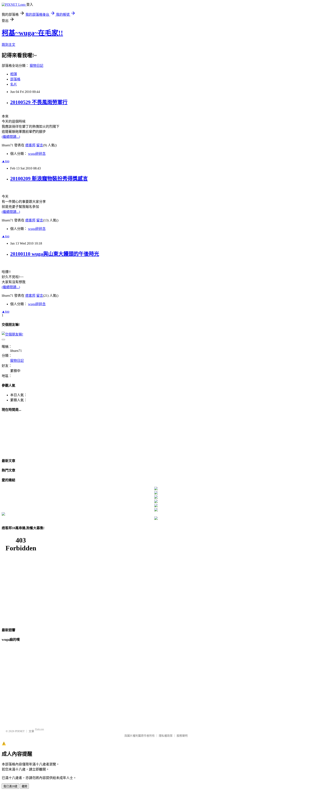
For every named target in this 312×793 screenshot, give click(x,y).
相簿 (13, 74)
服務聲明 (182, 735)
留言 (39, 145)
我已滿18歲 (10, 786)
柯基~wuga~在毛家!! (32, 33)
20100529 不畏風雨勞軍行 (38, 102)
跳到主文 (8, 44)
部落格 (15, 79)
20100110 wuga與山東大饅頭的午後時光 (54, 254)
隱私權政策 (166, 735)
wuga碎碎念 (37, 153)
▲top (5, 161)
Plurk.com (39, 729)
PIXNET (20, 731)
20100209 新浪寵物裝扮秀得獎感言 (49, 178)
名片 (13, 84)
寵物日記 (36, 65)
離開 (24, 786)
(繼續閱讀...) (11, 136)
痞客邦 (30, 145)
